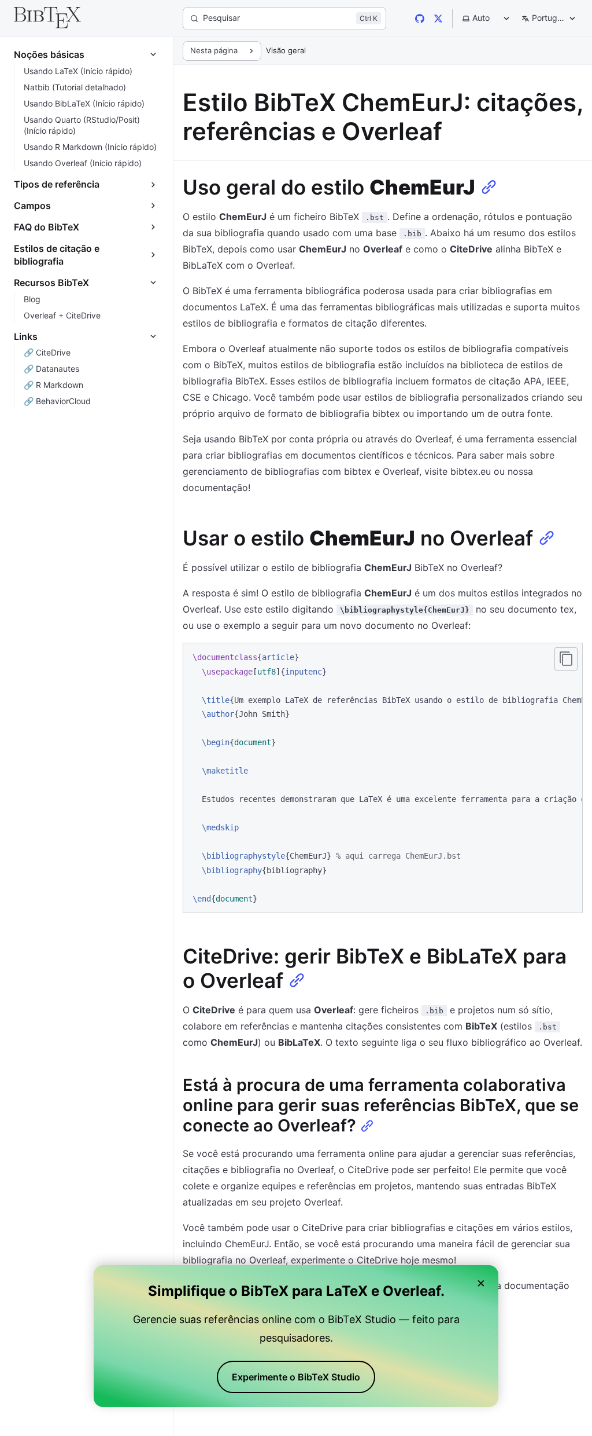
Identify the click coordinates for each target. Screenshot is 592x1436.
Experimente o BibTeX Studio (296, 1377)
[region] (383, 778)
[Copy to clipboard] (566, 659)
